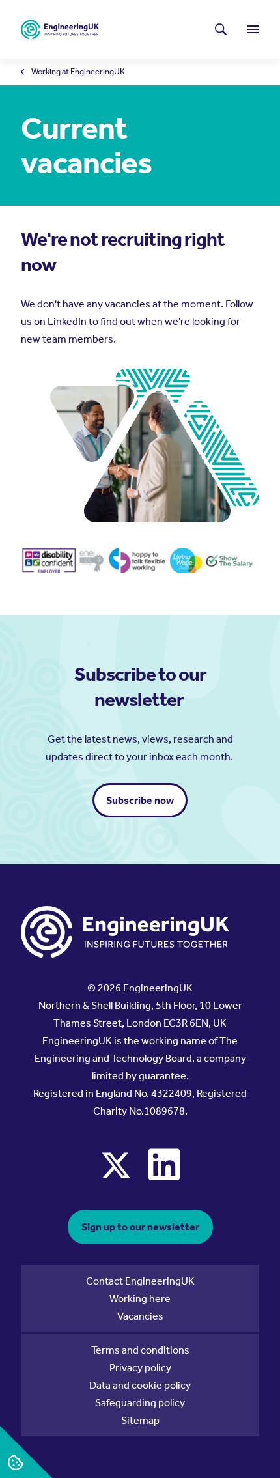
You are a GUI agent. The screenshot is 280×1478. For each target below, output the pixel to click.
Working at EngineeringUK (78, 72)
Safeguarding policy (140, 1403)
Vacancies (140, 1316)
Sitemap (140, 1420)
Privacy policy (140, 1367)
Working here (140, 1298)
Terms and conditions (140, 1350)
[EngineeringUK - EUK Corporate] (60, 30)
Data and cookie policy (140, 1385)
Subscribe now (140, 800)
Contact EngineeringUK (140, 1281)
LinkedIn (67, 321)
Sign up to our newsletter (140, 1227)
